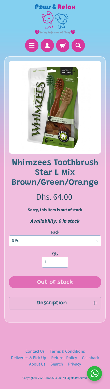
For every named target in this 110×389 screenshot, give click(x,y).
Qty (55, 254)
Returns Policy (64, 358)
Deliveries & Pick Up (28, 358)
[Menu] (31, 45)
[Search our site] (78, 45)
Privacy (74, 364)
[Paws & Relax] (55, 19)
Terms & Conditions (67, 351)
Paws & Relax (53, 378)
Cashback (90, 358)
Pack (55, 232)
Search (56, 364)
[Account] (47, 45)
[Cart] (62, 45)
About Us (37, 364)
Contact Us (35, 351)
